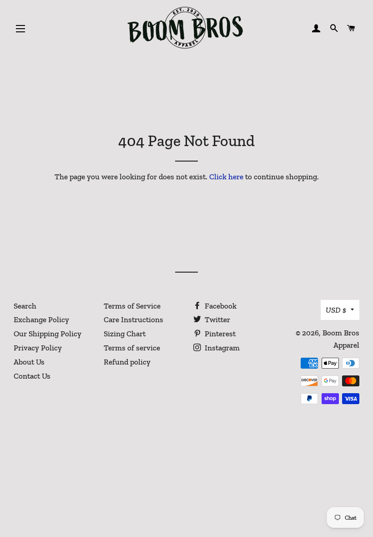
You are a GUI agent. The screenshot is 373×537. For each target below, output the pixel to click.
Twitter (216, 319)
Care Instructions (133, 319)
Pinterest (219, 333)
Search (25, 305)
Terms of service (132, 347)
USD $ (336, 309)
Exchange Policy (41, 319)
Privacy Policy (38, 347)
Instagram (221, 347)
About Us (29, 361)
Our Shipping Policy (47, 333)
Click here (226, 176)
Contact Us (32, 375)
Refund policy (127, 361)
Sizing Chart (125, 333)
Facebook (220, 305)
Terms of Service (132, 305)
